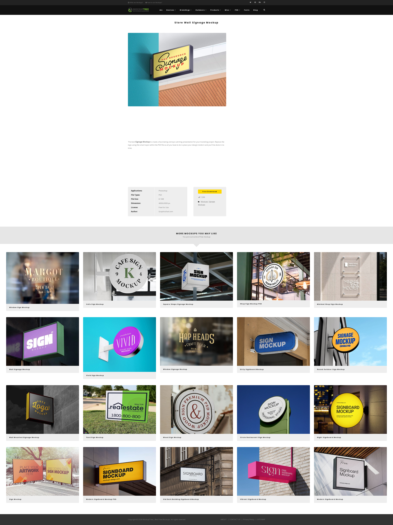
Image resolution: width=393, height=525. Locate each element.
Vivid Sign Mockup (95, 375)
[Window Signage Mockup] (196, 341)
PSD (236, 10)
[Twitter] (250, 2)
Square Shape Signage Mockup (178, 304)
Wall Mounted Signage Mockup (24, 437)
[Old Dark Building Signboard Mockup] (196, 471)
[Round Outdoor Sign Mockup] (350, 341)
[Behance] (259, 2)
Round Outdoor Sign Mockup (331, 369)
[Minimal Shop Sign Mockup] (350, 276)
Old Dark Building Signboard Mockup (181, 499)
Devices (170, 10)
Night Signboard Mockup (329, 437)
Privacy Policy (248, 519)
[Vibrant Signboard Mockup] (273, 471)
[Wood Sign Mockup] (196, 409)
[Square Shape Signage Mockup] (196, 276)
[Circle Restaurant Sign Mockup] (273, 409)
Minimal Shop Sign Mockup (330, 304)
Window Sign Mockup (19, 307)
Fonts (247, 10)
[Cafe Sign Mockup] (119, 276)
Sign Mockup (15, 499)
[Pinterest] (255, 2)
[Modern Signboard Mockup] (350, 471)
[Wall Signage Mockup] (42, 341)
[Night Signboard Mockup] (350, 409)
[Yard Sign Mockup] (119, 409)
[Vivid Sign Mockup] (119, 344)
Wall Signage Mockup (19, 369)
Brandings (185, 10)
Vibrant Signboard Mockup (253, 499)
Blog (255, 10)
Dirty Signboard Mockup (252, 369)
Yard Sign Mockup (95, 437)
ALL (161, 10)
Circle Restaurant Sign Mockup (255, 437)
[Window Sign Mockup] (42, 278)
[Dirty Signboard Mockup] (273, 341)
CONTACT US (235, 519)
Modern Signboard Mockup (330, 499)
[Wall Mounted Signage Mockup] (42, 409)
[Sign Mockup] (42, 471)
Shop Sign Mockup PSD (251, 304)
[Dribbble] (264, 2)
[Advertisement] (177, 124)
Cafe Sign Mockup (95, 304)
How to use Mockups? (154, 2)
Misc (227, 10)
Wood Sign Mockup (172, 437)
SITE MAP (261, 519)
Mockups (204, 201)
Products (214, 10)
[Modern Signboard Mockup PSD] (119, 471)
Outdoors (200, 10)
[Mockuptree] (138, 10)
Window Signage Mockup (175, 369)
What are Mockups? (136, 2)
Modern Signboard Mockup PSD (101, 499)
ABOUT (224, 519)
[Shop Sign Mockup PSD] (273, 276)
